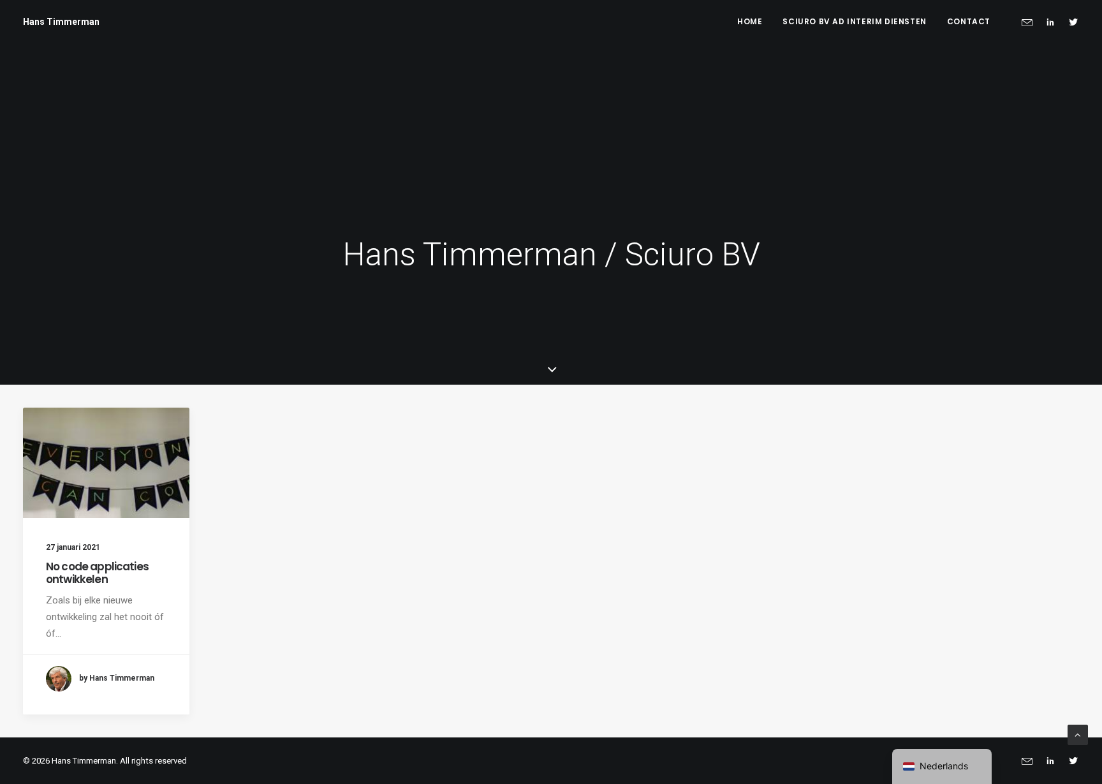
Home (749, 21)
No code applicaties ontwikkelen (97, 573)
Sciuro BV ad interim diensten (854, 21)
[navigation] (942, 766)
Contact (968, 21)
